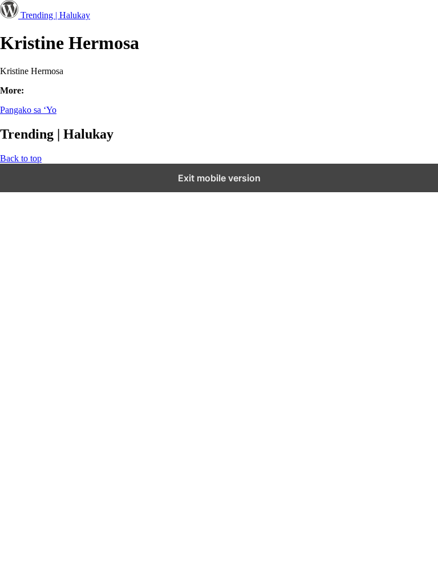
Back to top (21, 158)
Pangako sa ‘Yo (28, 110)
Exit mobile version (219, 178)
